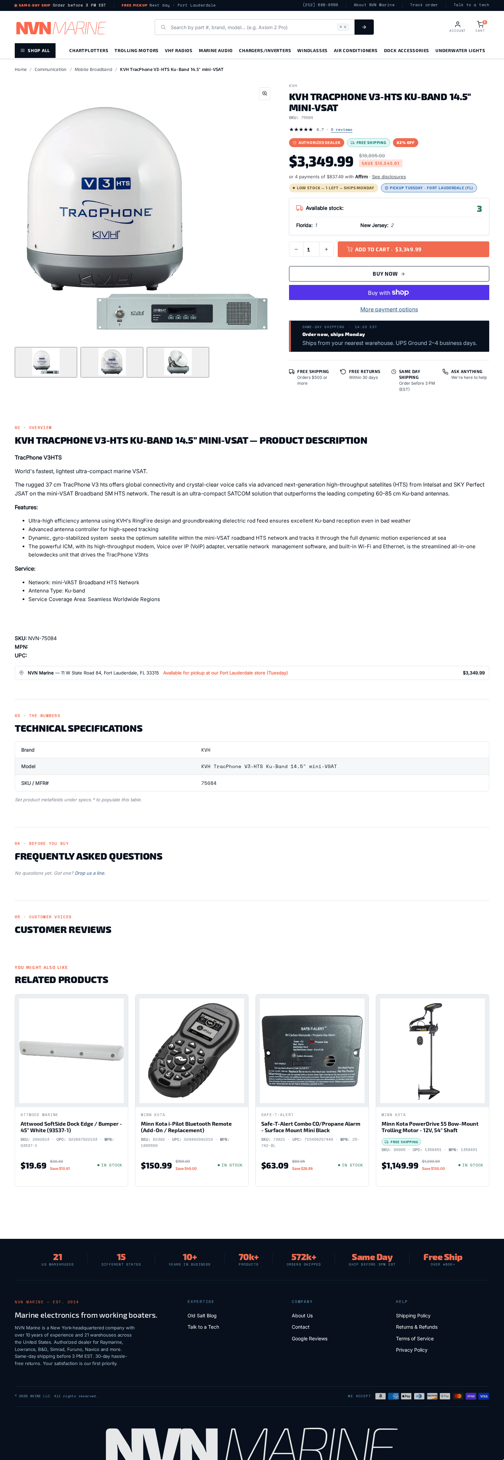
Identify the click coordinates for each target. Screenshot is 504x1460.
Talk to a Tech (203, 1327)
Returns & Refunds (416, 1327)
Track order (424, 5)
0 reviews (341, 129)
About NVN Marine (374, 5)
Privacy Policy (412, 1350)
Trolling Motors (137, 50)
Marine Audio (216, 50)
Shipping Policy (413, 1315)
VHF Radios (179, 50)
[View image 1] (46, 362)
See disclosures (389, 176)
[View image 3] (178, 362)
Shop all (39, 50)
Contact (301, 1327)
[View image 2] (112, 362)
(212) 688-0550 (320, 5)
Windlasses (312, 50)
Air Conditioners (355, 50)
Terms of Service (415, 1338)
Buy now (385, 274)
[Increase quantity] (326, 249)
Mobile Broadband (93, 69)
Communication (51, 69)
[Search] (364, 27)
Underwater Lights (460, 50)
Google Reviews (309, 1338)
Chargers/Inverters (265, 50)
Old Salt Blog (202, 1315)
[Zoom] (265, 93)
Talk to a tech (471, 5)
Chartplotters (88, 50)
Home (21, 69)
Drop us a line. (90, 873)
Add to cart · (388, 249)
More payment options (389, 309)
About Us (302, 1315)
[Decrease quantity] (296, 249)
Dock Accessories (406, 50)
